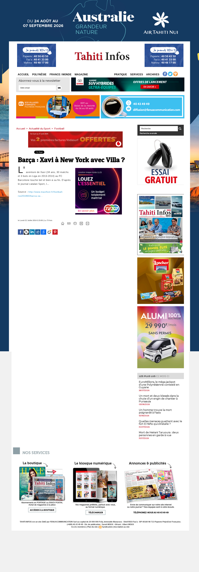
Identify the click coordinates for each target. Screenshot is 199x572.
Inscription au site (122, 527)
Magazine (81, 74)
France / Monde (61, 74)
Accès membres (78, 527)
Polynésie (39, 74)
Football (59, 128)
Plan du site (92, 527)
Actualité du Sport (39, 128)
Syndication (107, 527)
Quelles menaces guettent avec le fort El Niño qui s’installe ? (160, 423)
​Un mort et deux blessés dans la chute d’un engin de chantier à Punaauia (159, 398)
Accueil (23, 74)
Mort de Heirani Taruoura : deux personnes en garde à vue (159, 434)
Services (136, 74)
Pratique (120, 74)
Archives (152, 74)
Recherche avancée (148, 133)
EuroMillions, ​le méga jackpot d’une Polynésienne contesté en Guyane (159, 384)
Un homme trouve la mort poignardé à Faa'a (155, 411)
